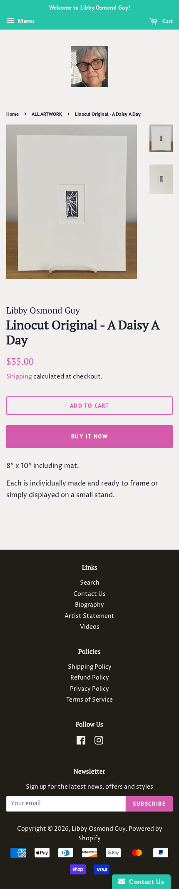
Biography (89, 605)
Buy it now (89, 436)
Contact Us (89, 594)
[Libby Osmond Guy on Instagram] (98, 742)
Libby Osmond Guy (99, 829)
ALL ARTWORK (47, 114)
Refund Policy (89, 678)
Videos (89, 627)
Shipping (19, 376)
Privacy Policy (89, 689)
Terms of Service (89, 700)
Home (12, 114)
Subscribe (149, 803)
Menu (25, 21)
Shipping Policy (90, 667)
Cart (167, 21)
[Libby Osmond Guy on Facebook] (81, 742)
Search (89, 583)
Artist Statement (89, 616)
